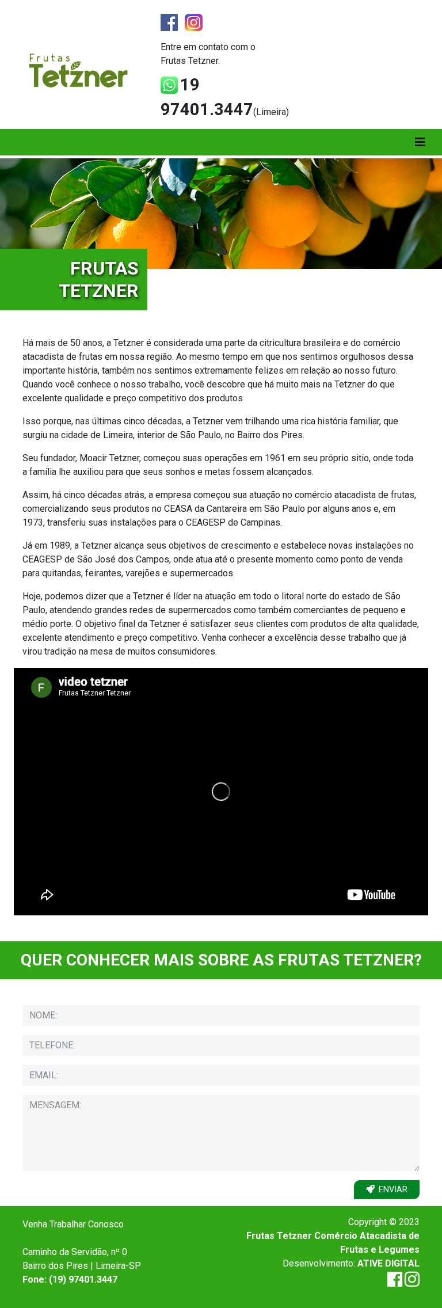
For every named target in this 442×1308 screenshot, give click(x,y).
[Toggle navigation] (420, 142)
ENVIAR (393, 1190)
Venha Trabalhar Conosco (73, 1224)
